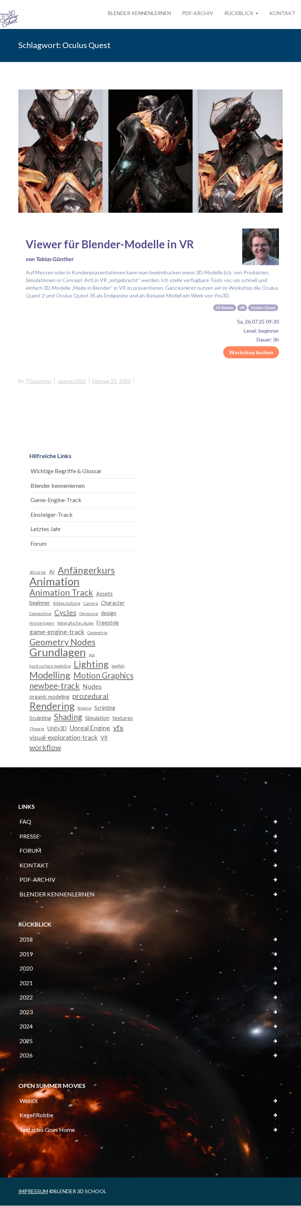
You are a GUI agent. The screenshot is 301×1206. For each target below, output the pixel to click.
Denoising (88, 613)
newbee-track (54, 686)
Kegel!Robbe (36, 1114)
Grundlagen (57, 652)
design (108, 613)
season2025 (72, 381)
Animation (54, 581)
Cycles (65, 612)
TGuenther (38, 381)
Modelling (49, 675)
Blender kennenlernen (57, 485)
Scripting (104, 708)
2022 (26, 997)
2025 (26, 1040)
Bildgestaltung (66, 603)
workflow (45, 747)
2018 (26, 939)
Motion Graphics (103, 675)
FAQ (25, 821)
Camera (90, 603)
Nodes (92, 686)
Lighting (91, 664)
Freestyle (108, 623)
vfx (118, 727)
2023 (26, 1011)
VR (104, 738)
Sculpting (40, 718)
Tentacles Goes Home (47, 1129)
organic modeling (49, 697)
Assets (104, 594)
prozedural (90, 695)
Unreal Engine (90, 728)
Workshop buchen (251, 352)
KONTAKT (282, 13)
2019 (26, 953)
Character (113, 603)
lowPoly (118, 666)
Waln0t (28, 1100)
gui (92, 654)
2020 (26, 968)
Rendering (52, 706)
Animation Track (61, 592)
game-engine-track (56, 632)
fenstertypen (41, 623)
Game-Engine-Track (55, 499)
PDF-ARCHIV (197, 13)
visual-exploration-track (63, 737)
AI (52, 572)
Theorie (36, 728)
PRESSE (29, 836)
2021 (26, 982)
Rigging (84, 708)
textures (122, 718)
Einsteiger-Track (51, 514)
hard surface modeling (50, 666)
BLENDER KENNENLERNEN (139, 13)
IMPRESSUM (33, 1191)
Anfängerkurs (86, 570)
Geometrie (97, 632)
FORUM (30, 850)
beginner (39, 603)
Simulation (97, 718)
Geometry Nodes (62, 642)
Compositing (40, 613)
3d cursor (37, 572)
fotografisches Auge (75, 623)
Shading (68, 717)
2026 (26, 1055)
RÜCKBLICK (239, 13)
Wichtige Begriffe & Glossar (66, 470)
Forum (38, 543)
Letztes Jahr (45, 528)
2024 (26, 1026)
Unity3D (57, 728)
